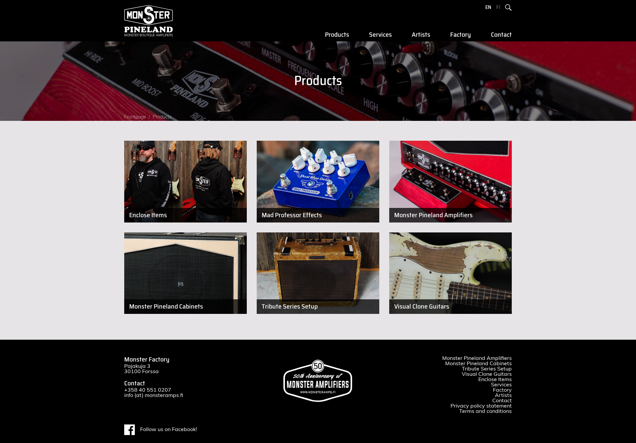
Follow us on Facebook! (168, 429)
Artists (421, 34)
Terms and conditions (485, 411)
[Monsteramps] (152, 20)
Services (380, 34)
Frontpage (135, 117)
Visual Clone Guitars (487, 374)
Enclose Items (495, 379)
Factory (460, 34)
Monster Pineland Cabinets (478, 363)
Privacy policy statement (481, 406)
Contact (501, 34)
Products (337, 34)
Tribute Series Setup (487, 368)
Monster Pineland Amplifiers (477, 358)
